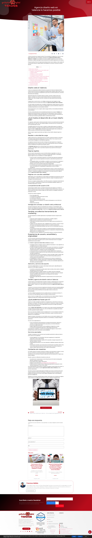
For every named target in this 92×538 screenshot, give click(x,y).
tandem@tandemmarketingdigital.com (49, 362)
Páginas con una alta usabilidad (36, 73)
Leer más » (36, 475)
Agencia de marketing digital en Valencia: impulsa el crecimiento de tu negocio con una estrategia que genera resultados (55, 467)
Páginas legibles (33, 72)
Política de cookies (60, 536)
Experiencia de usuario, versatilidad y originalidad (38, 78)
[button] (52, 54)
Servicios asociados (34, 83)
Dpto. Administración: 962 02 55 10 (65, 530)
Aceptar (74, 536)
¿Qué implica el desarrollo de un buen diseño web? (39, 70)
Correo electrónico (32, 441)
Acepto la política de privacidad (52, 501)
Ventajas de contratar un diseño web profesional (39, 76)
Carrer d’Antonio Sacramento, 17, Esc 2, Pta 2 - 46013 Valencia (66, 529)
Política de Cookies (52, 531)
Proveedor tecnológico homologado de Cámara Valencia (41, 524)
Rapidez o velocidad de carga (36, 71)
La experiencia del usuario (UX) (36, 75)
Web (29, 445)
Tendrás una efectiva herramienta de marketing (38, 77)
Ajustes (86, 536)
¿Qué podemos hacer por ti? (34, 82)
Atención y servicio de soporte (36, 80)
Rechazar (80, 536)
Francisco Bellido (32, 483)
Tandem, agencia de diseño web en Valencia (39, 81)
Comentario (30, 425)
